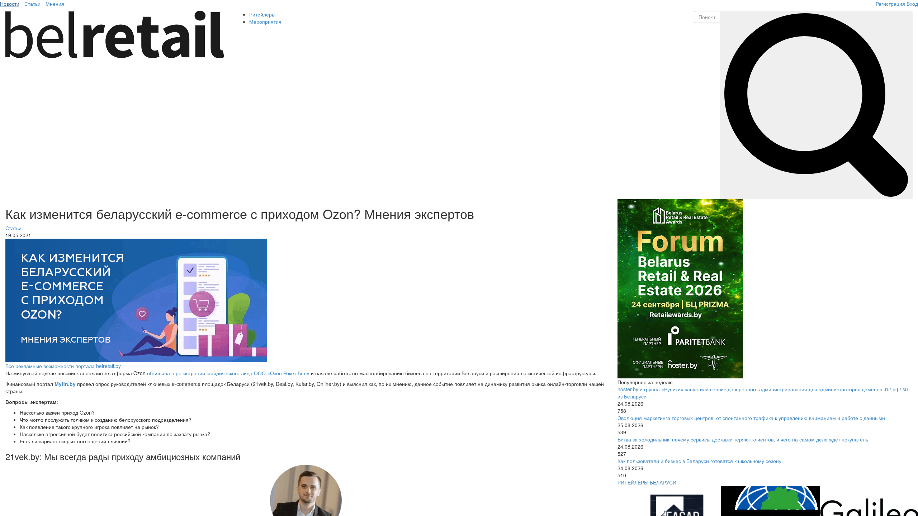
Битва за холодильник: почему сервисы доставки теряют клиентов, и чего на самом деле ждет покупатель (742, 439)
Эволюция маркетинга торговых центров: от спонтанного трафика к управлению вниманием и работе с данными (751, 417)
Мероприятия (265, 21)
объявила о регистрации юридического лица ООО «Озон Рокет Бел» (228, 373)
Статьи (32, 3)
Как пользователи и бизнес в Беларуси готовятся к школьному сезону (699, 460)
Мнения (55, 3)
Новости (9, 3)
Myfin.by (65, 383)
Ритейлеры (262, 14)
